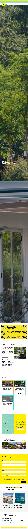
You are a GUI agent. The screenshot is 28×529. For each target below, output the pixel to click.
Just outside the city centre (21, 419)
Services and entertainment (9, 440)
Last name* (3, 463)
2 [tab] (14, 450)
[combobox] (14, 475)
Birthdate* (3, 470)
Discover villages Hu (4, 2)
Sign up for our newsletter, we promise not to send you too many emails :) (13, 458)
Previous (22, 440)
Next (24, 353)
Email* (3, 467)
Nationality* (3, 473)
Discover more (20, 393)
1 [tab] (13, 450)
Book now (14, 527)
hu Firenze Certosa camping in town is (7, 439)
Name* (3, 460)
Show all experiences (11, 489)
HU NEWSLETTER (4, 456)
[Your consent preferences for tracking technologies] (26, 525)
